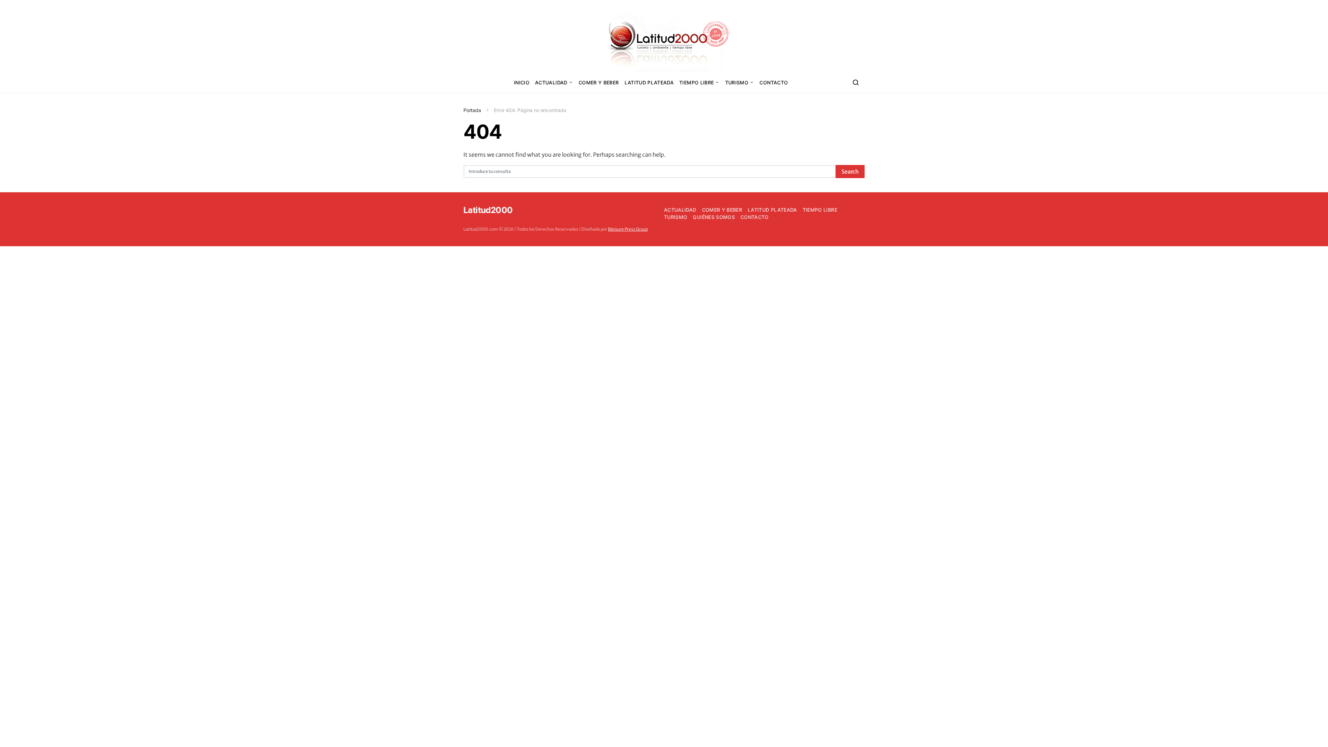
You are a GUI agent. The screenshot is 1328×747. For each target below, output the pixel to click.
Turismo (736, 82)
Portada (472, 110)
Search (850, 171)
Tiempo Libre (696, 82)
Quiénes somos (714, 217)
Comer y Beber (599, 82)
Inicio (521, 82)
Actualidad (551, 82)
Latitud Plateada (649, 82)
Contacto (773, 82)
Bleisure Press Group (628, 229)
